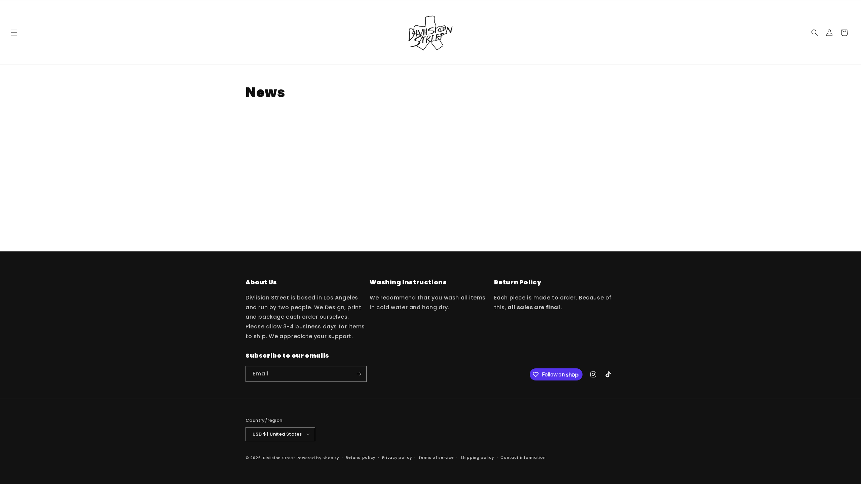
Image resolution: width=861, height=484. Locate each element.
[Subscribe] (358, 374)
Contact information (523, 457)
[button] (14, 32)
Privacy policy (397, 457)
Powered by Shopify (318, 457)
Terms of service (436, 457)
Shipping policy (477, 457)
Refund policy (360, 457)
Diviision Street (279, 457)
